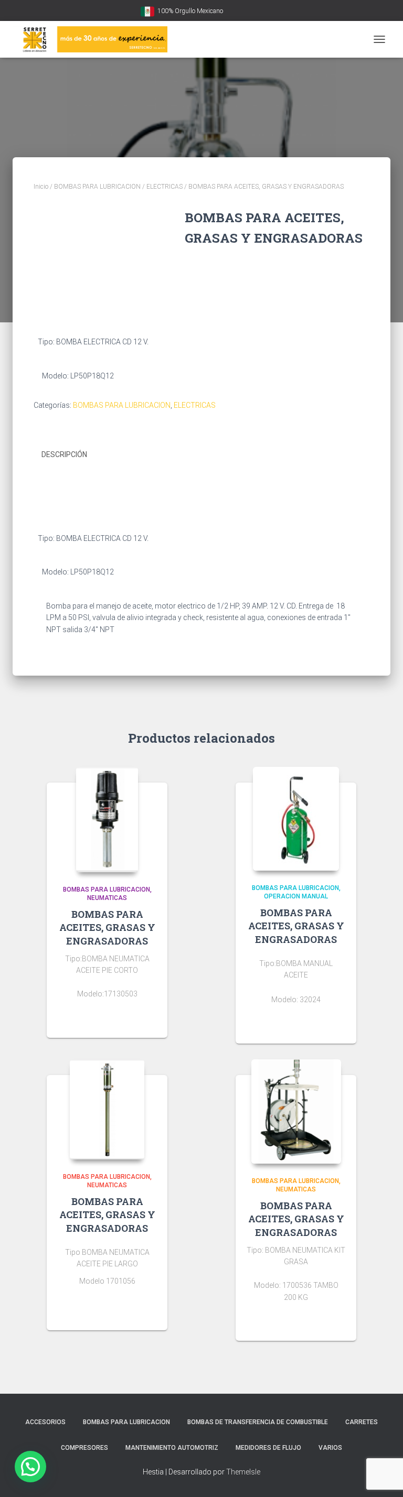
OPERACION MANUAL (296, 896)
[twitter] (259, 12)
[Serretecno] (94, 39)
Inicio (41, 186)
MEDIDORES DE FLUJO (268, 1447)
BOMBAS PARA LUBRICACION (97, 186)
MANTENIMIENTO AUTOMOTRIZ (171, 1447)
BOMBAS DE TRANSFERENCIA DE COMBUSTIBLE (257, 1422)
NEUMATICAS (107, 898)
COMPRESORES (84, 1447)
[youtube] (233, 12)
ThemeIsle (243, 1472)
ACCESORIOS (45, 1422)
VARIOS (330, 1447)
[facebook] (246, 12)
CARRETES (361, 1422)
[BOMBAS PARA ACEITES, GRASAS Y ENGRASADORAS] (107, 819)
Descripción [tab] (64, 454)
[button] (30, 1466)
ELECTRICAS (164, 186)
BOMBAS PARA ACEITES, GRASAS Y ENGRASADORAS (107, 927)
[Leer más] (154, 1019)
